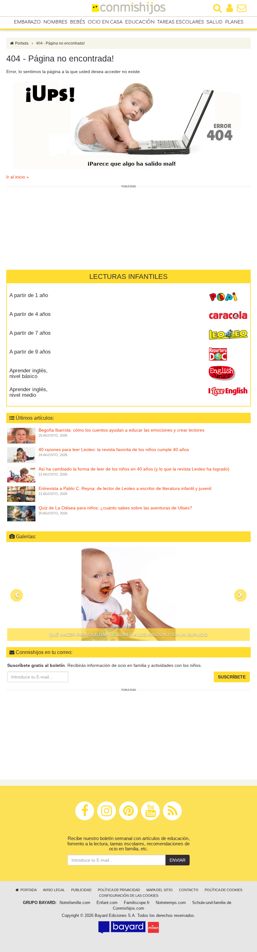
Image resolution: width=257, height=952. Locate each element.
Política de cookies (223, 890)
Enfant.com (107, 903)
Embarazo (27, 22)
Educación (140, 22)
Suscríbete (232, 676)
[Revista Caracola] (228, 316)
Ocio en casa (105, 22)
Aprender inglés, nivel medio (28, 392)
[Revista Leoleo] (228, 335)
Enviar (178, 860)
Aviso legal (54, 890)
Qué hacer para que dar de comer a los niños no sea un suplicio (128, 634)
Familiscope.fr (136, 903)
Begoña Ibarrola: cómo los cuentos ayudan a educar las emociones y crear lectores (121, 430)
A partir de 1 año (28, 295)
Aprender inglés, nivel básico (28, 374)
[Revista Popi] (228, 297)
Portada (21, 43)
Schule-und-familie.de (211, 903)
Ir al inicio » (17, 176)
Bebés (77, 22)
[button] (16, 595)
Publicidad (81, 890)
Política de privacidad (119, 890)
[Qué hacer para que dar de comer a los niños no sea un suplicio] (128, 594)
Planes (234, 22)
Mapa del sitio (159, 890)
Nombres (55, 22)
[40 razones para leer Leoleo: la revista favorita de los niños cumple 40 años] (21, 454)
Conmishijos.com (128, 908)
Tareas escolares (180, 22)
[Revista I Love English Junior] (228, 372)
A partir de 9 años (30, 352)
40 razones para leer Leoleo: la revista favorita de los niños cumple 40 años (114, 449)
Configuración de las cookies (128, 895)
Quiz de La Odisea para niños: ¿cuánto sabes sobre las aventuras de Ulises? (115, 507)
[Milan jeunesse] (153, 927)
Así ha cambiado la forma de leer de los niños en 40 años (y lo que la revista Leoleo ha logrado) (134, 468)
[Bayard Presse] (121, 927)
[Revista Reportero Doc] (228, 353)
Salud (215, 22)
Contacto (188, 890)
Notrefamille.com (75, 903)
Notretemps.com (171, 903)
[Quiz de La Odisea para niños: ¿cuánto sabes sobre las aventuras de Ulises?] (21, 513)
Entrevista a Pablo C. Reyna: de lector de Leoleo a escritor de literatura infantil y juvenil (125, 488)
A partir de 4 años (30, 314)
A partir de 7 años (30, 333)
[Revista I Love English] (228, 391)
